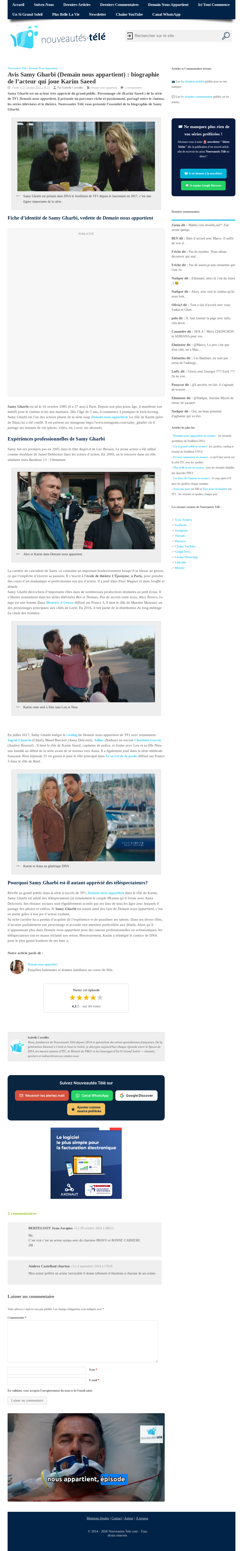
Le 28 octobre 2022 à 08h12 (95, 1228)
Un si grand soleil (27, 14)
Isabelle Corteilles (73, 87)
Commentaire (17, 1317)
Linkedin (180, 562)
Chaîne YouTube (129, 14)
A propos (142, 1518)
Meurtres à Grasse (60, 602)
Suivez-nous (44, 5)
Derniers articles (76, 5)
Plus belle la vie (65, 14)
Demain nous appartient (168, 5)
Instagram (181, 530)
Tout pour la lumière (214, 489)
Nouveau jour (181, 489)
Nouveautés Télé (17, 68)
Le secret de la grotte (121, 756)
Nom (93, 1370)
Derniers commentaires (119, 5)
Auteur (128, 1518)
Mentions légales (98, 1518)
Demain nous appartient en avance (194, 435)
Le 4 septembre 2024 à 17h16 (92, 1266)
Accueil (18, 5)
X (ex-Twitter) (183, 520)
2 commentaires (133, 87)
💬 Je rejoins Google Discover (204, 185)
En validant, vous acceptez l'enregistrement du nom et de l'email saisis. (50, 1390)
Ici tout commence (214, 5)
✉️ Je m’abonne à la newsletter (204, 173)
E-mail (94, 1380)
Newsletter (97, 14)
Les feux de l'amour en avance (191, 478)
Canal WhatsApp (166, 14)
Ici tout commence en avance (190, 457)
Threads (180, 536)
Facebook (181, 525)
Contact (117, 1518)
